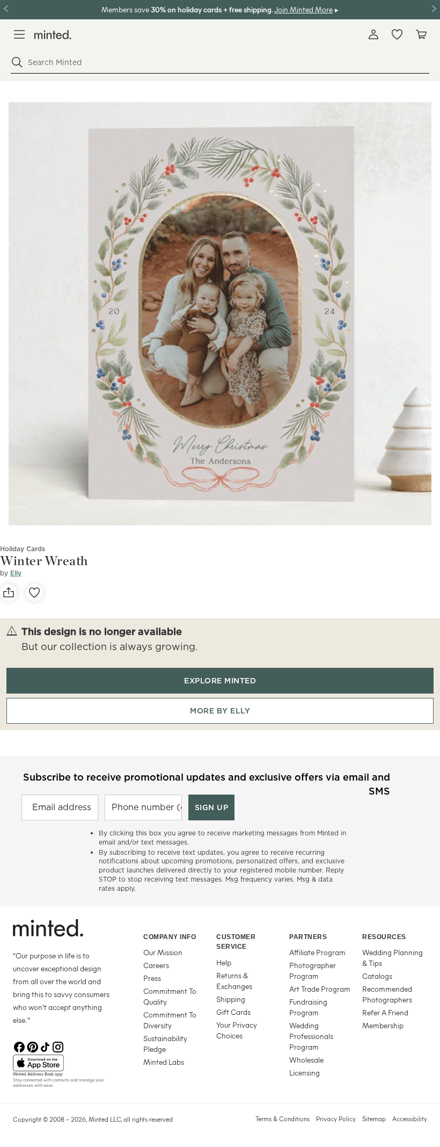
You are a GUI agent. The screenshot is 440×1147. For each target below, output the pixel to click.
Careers (156, 965)
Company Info (169, 937)
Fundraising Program (308, 1007)
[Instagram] (58, 1046)
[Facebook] (19, 1046)
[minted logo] (52, 34)
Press (152, 978)
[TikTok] (45, 1046)
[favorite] (34, 592)
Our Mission (162, 952)
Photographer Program (312, 970)
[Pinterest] (32, 1046)
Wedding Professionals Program (311, 1036)
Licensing (304, 1072)
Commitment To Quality (169, 996)
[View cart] (420, 34)
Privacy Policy (336, 1118)
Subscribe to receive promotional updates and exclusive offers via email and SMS (206, 783)
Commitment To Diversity (169, 1019)
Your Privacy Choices (236, 1030)
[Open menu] (19, 34)
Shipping (230, 999)
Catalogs (377, 976)
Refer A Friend (385, 1012)
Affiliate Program (317, 952)
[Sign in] (373, 34)
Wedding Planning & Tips (392, 957)
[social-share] (8, 592)
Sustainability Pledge (165, 1043)
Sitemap (374, 1118)
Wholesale (306, 1060)
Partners (308, 937)
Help (223, 962)
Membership (383, 1025)
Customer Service (235, 942)
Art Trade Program (319, 989)
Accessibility (409, 1118)
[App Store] (64, 1063)
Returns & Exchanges (234, 980)
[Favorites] (397, 34)
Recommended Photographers (387, 994)
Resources (384, 937)
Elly (15, 573)
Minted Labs (163, 1062)
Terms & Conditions (282, 1118)
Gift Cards (233, 1012)
